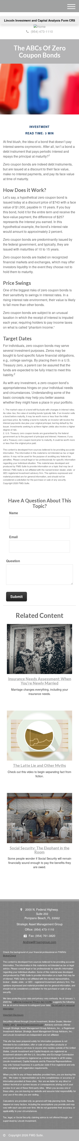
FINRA (6, 1024)
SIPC (12, 1024)
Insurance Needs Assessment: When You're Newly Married (39, 681)
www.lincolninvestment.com (30, 1024)
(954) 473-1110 (42, 31)
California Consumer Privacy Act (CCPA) (32, 1001)
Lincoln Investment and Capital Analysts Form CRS (39, 20)
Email (13, 537)
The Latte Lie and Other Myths (39, 765)
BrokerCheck (9, 955)
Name (13, 513)
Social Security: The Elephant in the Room (39, 850)
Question (13, 561)
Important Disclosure (13, 1014)
